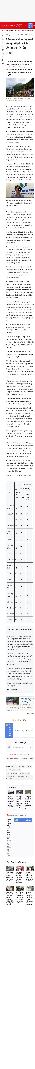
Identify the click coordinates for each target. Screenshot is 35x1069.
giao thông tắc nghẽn (13, 770)
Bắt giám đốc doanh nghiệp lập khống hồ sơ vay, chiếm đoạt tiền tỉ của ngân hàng (29, 898)
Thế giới (24, 30)
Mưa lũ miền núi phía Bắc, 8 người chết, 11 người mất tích (11, 801)
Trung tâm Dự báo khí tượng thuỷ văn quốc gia (18, 777)
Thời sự (19, 30)
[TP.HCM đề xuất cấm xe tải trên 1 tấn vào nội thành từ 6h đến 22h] (10, 868)
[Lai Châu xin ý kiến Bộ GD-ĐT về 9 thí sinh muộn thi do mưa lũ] (28, 792)
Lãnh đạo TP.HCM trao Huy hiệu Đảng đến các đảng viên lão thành (19, 877)
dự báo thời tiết (25, 773)
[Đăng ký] (23, 820)
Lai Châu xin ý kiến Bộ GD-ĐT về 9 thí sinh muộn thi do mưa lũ (28, 802)
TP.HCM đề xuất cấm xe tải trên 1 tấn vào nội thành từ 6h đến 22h (9, 876)
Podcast (5, 25)
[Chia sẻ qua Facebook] (22, 730)
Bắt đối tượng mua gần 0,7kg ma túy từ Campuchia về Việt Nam (30, 876)
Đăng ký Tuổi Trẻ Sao (30, 25)
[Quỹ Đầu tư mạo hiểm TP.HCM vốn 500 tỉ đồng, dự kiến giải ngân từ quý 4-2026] (20, 888)
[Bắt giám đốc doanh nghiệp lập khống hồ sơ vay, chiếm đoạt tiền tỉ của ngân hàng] (30, 888)
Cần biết (17, 25)
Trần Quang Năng (12, 773)
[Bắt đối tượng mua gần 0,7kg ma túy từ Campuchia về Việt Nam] (30, 868)
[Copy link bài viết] (27, 730)
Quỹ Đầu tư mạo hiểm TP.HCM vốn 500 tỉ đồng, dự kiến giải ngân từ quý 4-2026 (20, 897)
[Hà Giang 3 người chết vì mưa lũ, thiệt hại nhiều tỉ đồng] (19, 792)
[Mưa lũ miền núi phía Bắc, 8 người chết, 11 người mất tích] (11, 792)
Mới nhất (6, 30)
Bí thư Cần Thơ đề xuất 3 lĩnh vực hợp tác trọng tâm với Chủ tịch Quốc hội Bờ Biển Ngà (9, 898)
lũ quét (29, 766)
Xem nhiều (11, 30)
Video (15, 30)
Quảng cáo (20, 25)
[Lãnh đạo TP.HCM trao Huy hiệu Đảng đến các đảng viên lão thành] (20, 868)
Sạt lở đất (21, 766)
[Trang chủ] (2, 30)
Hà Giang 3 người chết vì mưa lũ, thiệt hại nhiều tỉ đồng (27, 700)
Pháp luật (29, 30)
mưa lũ (13, 766)
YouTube (11, 25)
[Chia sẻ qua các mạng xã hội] (31, 730)
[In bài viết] (2, 63)
